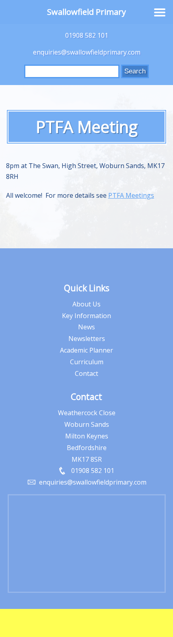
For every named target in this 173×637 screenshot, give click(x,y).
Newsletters (86, 338)
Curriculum (86, 361)
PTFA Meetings (131, 195)
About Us (86, 304)
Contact (86, 373)
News (86, 327)
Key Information (86, 315)
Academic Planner (86, 350)
